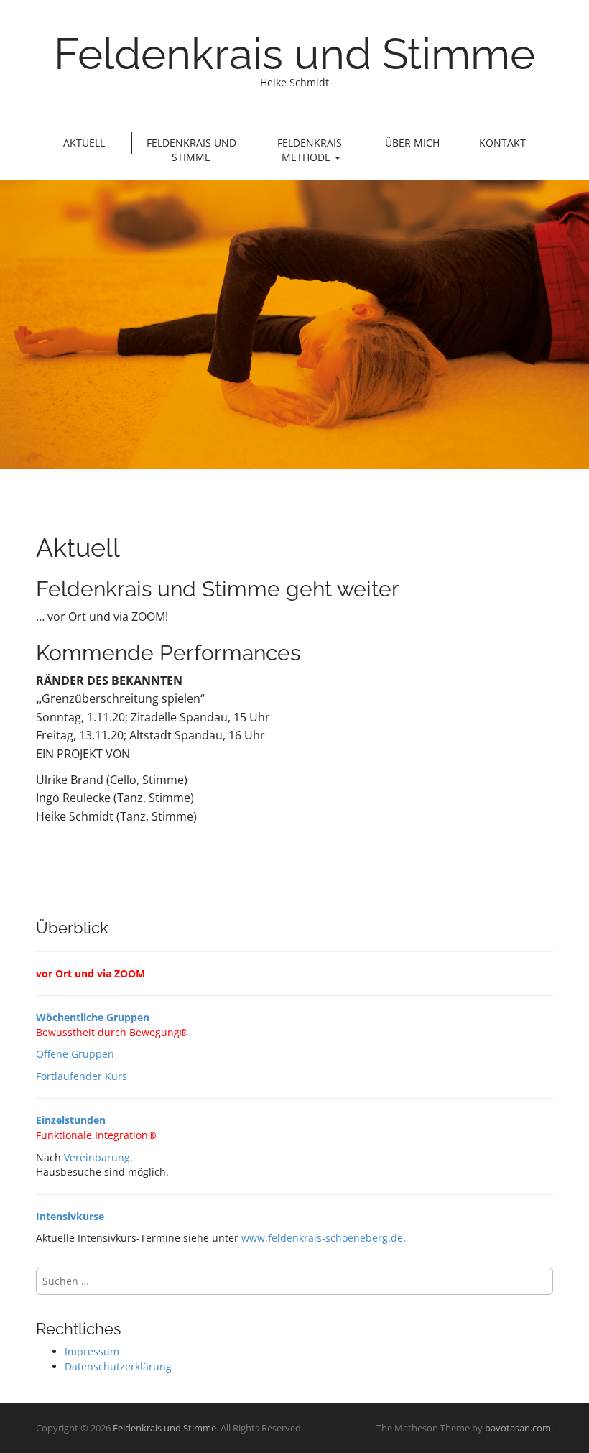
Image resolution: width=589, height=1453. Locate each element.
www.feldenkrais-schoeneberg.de (322, 1238)
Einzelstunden (71, 1120)
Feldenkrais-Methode (311, 150)
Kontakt (502, 142)
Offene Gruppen (75, 1054)
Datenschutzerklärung (118, 1366)
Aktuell (84, 142)
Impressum (92, 1351)
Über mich (412, 142)
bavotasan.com (518, 1427)
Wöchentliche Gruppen (92, 1017)
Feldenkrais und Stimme (294, 54)
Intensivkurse (70, 1216)
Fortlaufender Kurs (81, 1076)
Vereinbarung (97, 1157)
